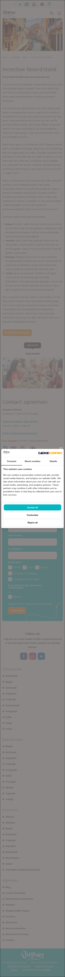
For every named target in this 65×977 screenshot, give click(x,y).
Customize (32, 515)
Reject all (33, 522)
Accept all (32, 507)
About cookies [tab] (32, 461)
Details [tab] (53, 461)
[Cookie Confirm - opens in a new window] (50, 453)
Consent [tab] (11, 461)
